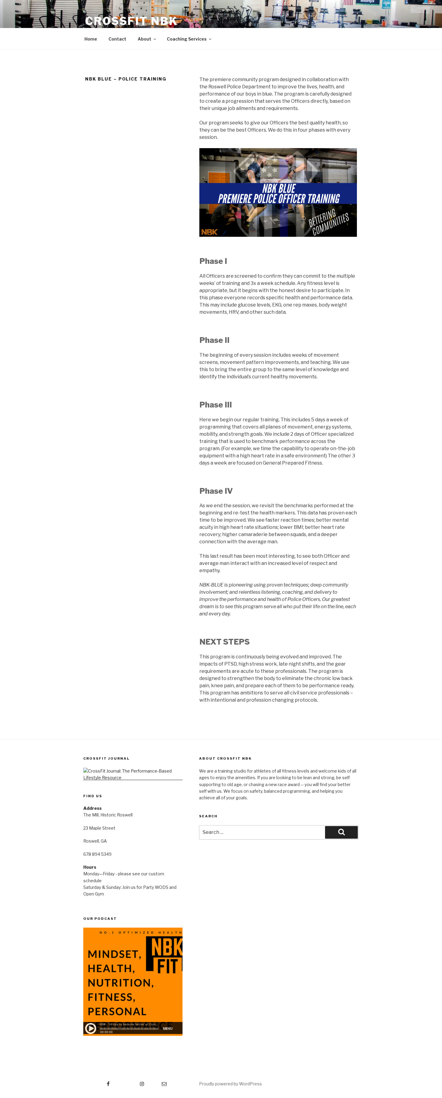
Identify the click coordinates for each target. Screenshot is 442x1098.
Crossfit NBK (131, 21)
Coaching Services (187, 38)
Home (90, 38)
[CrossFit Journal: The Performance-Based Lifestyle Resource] (133, 777)
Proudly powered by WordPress (230, 1083)
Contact (117, 38)
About (144, 38)
